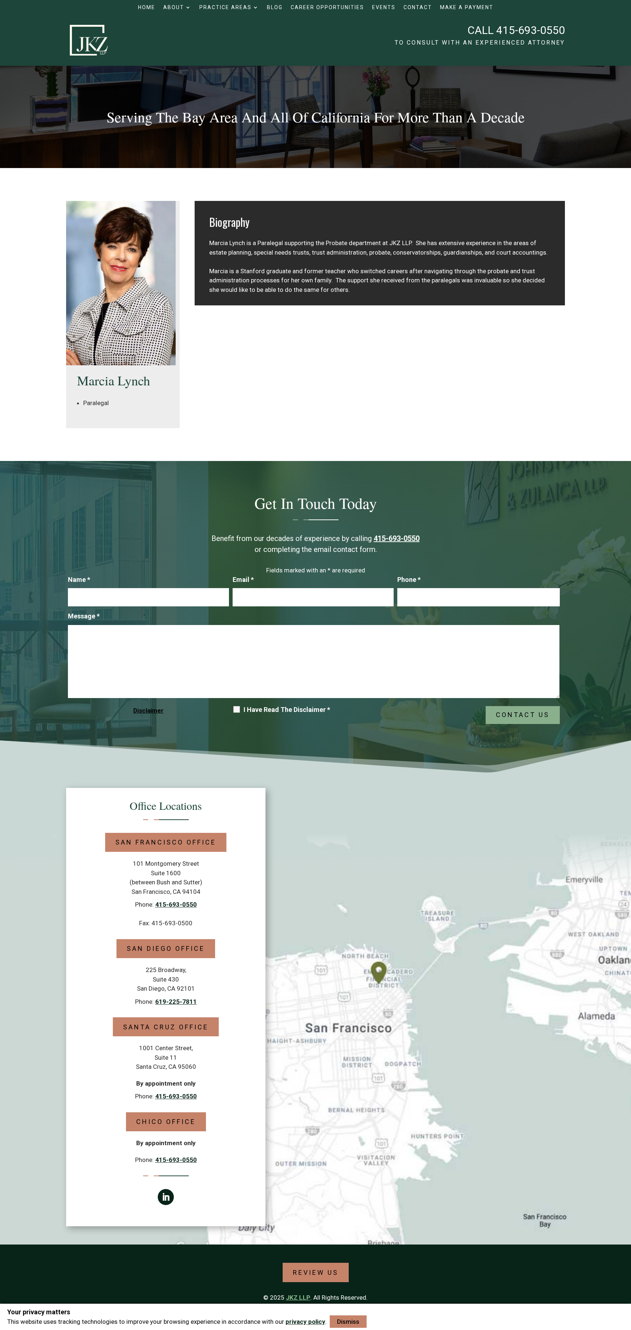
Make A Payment (466, 7)
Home (146, 7)
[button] (623, 1277)
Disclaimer (148, 710)
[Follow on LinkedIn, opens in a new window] (166, 1197)
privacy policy (305, 1321)
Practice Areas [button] (225, 7)
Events (383, 7)
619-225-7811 (176, 1001)
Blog (275, 7)
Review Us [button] (316, 1272)
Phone (409, 579)
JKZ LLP (298, 1297)
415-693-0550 (530, 30)
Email (243, 579)
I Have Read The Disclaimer (287, 709)
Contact (418, 7)
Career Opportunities (327, 7)
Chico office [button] (166, 1121)
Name (79, 579)
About (173, 7)
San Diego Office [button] (166, 948)
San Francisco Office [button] (165, 842)
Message (84, 616)
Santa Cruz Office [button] (166, 1027)
